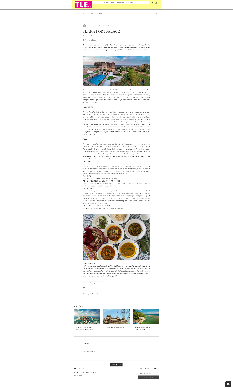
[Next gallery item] (148, 237)
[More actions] (149, 26)
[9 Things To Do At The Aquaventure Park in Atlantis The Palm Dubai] (87, 316)
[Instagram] (156, 2)
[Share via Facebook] (84, 294)
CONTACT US (79, 368)
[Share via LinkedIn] (92, 294)
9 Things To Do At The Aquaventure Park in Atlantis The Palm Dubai (85, 328)
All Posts (76, 13)
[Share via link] (97, 294)
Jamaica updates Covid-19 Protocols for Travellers (143, 328)
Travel (84, 13)
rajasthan (101, 283)
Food (91, 13)
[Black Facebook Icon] (153, 2)
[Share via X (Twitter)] (88, 294)
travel (85, 283)
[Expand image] (116, 237)
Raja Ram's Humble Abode (115, 327)
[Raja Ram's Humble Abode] (116, 316)
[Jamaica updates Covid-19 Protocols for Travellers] (146, 316)
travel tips (93, 283)
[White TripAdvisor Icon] (113, 364)
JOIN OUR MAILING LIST (148, 368)
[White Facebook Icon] (116, 364)
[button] (157, 13)
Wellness (99, 13)
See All (157, 306)
